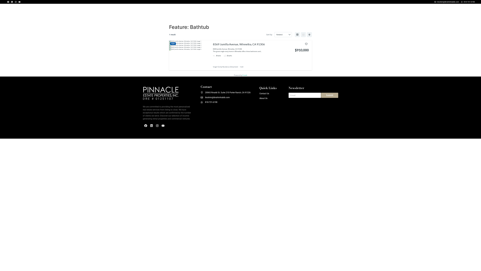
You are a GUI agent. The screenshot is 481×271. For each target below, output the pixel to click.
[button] (20, 13)
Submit (329, 95)
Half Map (309, 34)
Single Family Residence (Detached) (225, 67)
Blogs (37, 13)
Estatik (245, 75)
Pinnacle (427, 13)
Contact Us (450, 13)
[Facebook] (8, 2)
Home (9, 13)
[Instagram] (16, 2)
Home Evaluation (466, 13)
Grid (297, 34)
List (303, 34)
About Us (438, 13)
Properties (19, 13)
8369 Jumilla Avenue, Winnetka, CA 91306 (239, 44)
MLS (30, 13)
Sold (173, 43)
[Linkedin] (12, 2)
